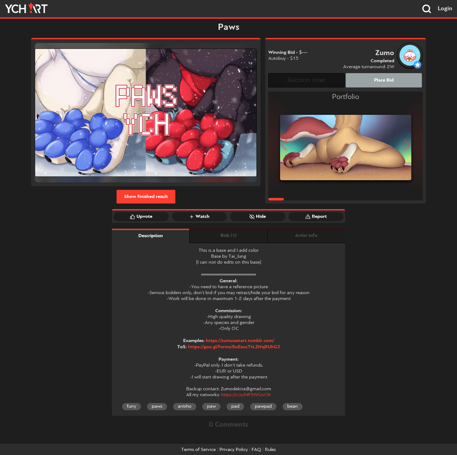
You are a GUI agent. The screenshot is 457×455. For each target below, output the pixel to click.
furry (131, 406)
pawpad (263, 406)
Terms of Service (198, 449)
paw (211, 406)
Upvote (144, 216)
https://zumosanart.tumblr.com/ (240, 340)
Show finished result (146, 196)
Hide (261, 216)
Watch (203, 216)
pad (235, 406)
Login (445, 9)
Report (319, 216)
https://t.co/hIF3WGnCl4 (246, 394)
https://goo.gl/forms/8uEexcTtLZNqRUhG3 (234, 347)
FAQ (256, 449)
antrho (185, 406)
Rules (270, 449)
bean (292, 406)
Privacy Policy (233, 449)
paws (157, 406)
